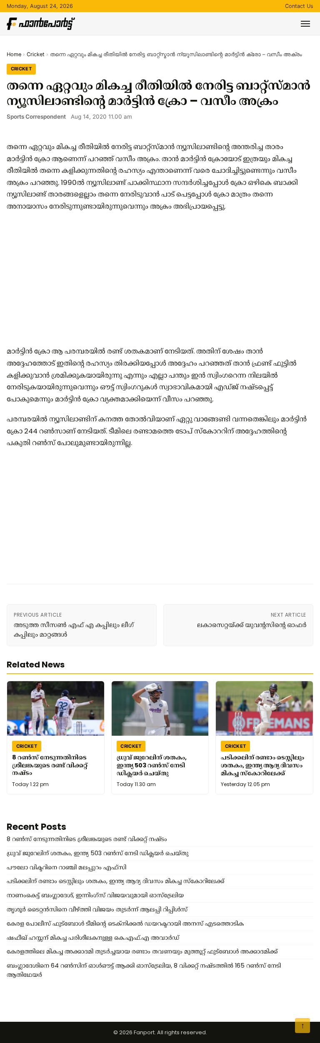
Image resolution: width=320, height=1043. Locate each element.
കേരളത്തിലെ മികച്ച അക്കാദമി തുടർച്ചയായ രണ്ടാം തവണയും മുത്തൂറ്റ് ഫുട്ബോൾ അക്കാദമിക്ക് (142, 951)
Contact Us (299, 6)
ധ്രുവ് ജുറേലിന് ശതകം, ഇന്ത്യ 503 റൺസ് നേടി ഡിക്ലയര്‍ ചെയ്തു (152, 765)
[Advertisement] (157, 278)
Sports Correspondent (36, 116)
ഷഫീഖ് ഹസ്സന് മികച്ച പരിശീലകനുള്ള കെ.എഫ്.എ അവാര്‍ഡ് (93, 937)
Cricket (36, 54)
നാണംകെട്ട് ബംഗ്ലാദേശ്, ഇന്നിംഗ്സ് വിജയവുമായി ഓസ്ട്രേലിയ (95, 895)
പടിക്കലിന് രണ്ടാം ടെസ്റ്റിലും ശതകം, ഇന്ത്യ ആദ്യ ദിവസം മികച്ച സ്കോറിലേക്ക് (262, 765)
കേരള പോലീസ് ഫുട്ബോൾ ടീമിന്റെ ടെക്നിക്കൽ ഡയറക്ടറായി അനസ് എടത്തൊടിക (125, 923)
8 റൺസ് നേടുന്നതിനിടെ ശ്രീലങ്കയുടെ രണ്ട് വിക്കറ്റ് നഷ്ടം (50, 765)
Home (14, 54)
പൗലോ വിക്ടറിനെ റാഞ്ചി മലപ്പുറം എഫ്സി (66, 867)
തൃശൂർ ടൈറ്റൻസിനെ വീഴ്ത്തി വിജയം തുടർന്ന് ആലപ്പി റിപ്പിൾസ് (97, 909)
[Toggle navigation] (305, 23)
